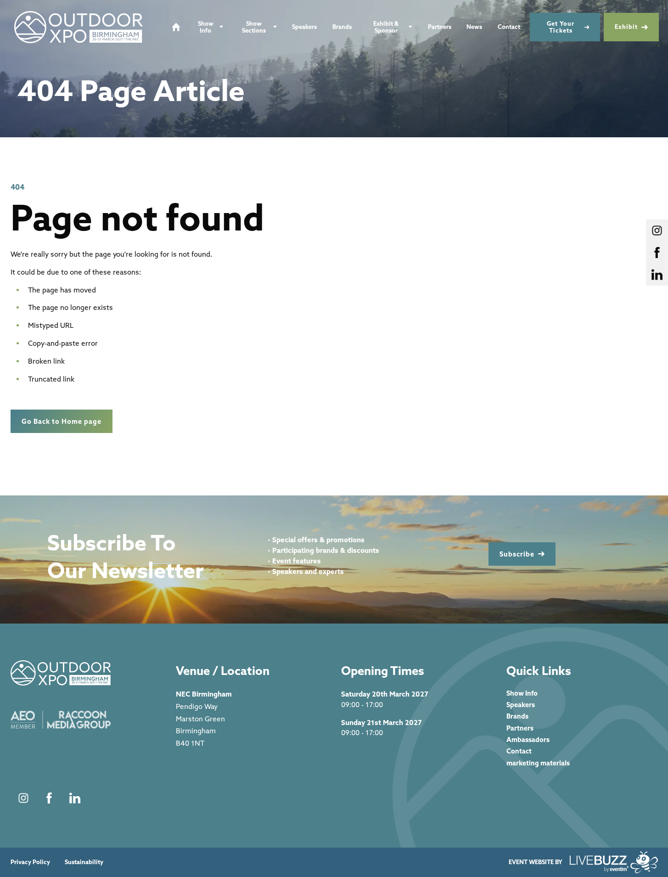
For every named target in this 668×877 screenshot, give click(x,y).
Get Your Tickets (560, 27)
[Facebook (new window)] (49, 798)
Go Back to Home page (61, 421)
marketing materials (538, 763)
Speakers (304, 26)
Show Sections (254, 27)
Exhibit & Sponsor (386, 27)
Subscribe (517, 554)
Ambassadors (528, 739)
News (474, 26)
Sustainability (84, 862)
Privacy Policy (30, 862)
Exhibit (626, 26)
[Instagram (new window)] (23, 798)
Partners (439, 26)
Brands (342, 26)
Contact (509, 26)
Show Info (205, 27)
